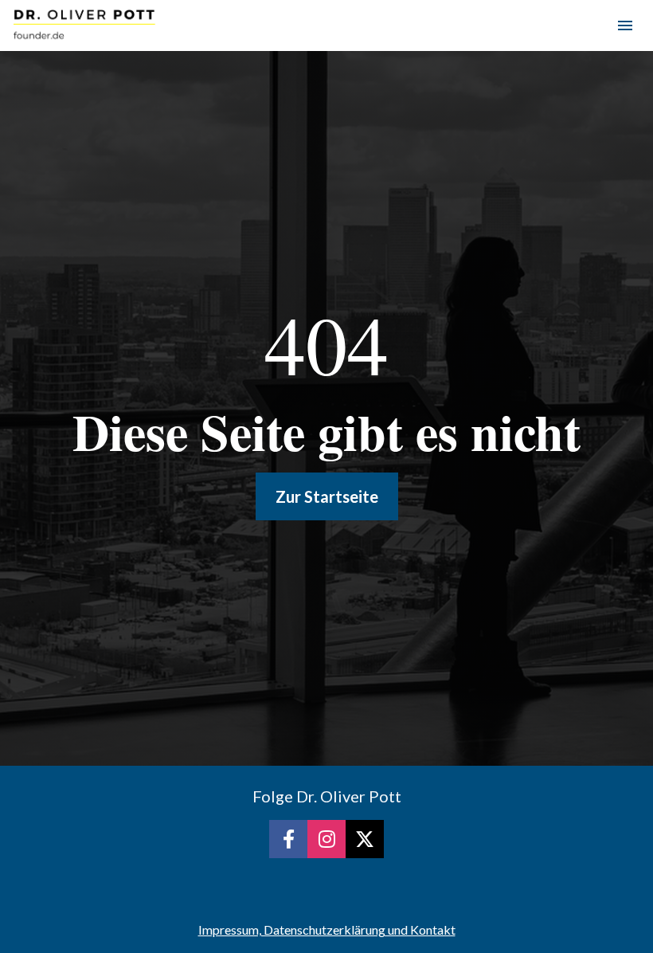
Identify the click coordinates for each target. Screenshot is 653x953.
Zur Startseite (327, 496)
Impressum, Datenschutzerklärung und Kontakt (327, 929)
